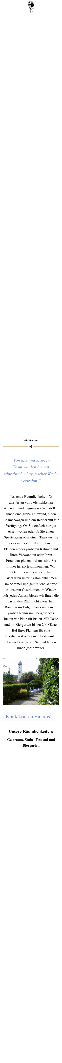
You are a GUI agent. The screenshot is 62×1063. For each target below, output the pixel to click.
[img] (31, 7)
